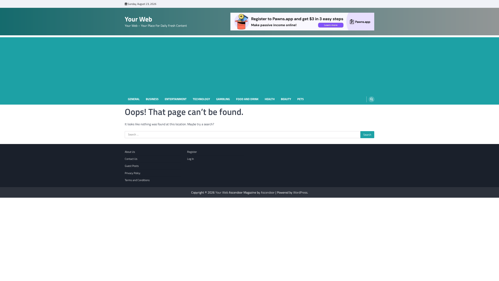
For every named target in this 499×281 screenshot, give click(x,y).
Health (270, 99)
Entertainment (176, 99)
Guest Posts (132, 166)
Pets (300, 99)
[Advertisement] (249, 64)
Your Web (138, 19)
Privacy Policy (132, 173)
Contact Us (131, 159)
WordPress (300, 192)
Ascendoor (268, 192)
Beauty (286, 99)
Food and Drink (247, 99)
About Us (130, 152)
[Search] (371, 99)
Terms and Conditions (137, 180)
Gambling (223, 99)
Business (152, 99)
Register (192, 152)
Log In (190, 159)
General (134, 99)
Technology (201, 99)
